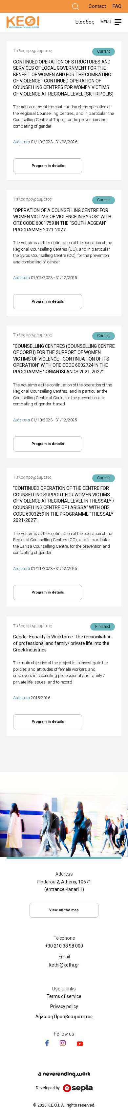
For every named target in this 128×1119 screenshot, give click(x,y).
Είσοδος (84, 22)
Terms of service (64, 996)
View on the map (64, 910)
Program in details (48, 166)
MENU (105, 22)
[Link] (75, 6)
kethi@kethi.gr (64, 965)
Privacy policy (64, 1006)
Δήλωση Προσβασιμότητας (64, 1016)
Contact (97, 6)
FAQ (117, 6)
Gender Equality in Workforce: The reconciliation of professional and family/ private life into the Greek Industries (62, 643)
